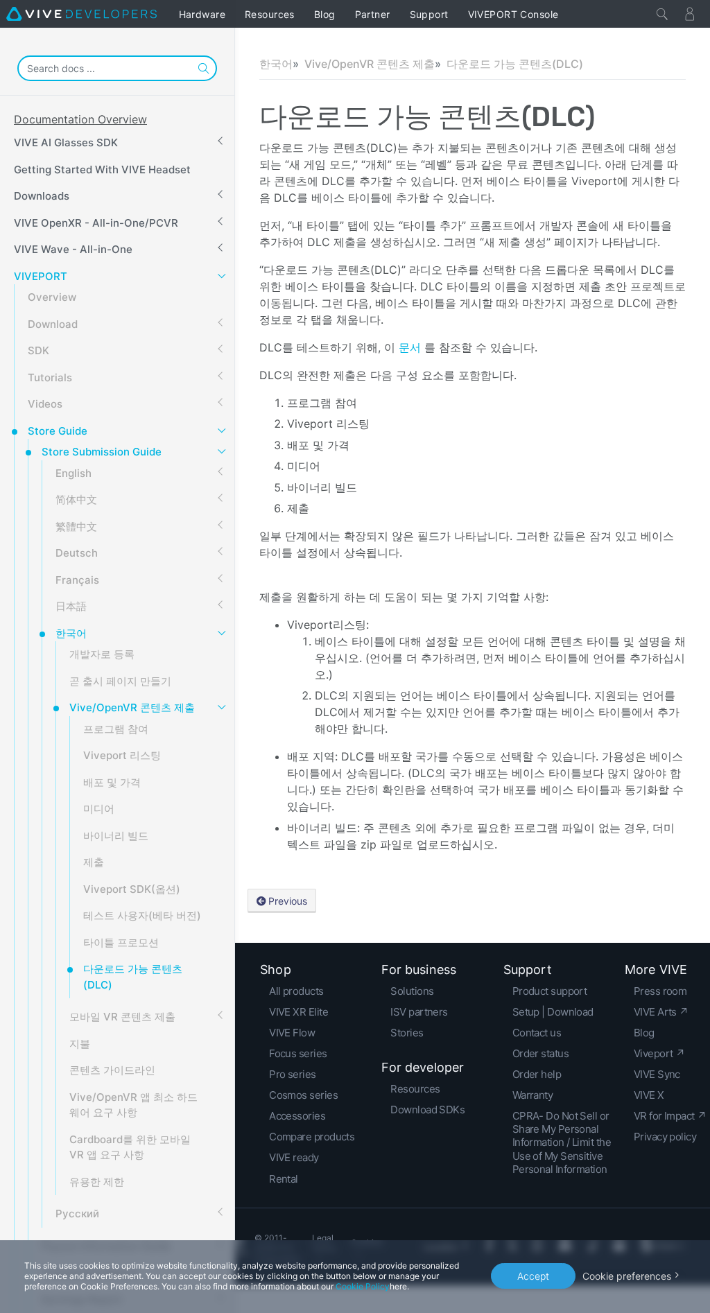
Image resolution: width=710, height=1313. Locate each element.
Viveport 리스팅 (122, 755)
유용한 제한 (96, 1181)
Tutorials (50, 377)
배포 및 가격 (112, 782)
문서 (411, 347)
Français (77, 579)
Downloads (41, 195)
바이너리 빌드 (115, 835)
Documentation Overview (80, 119)
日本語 (71, 606)
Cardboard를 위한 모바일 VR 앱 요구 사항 (130, 1147)
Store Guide (57, 430)
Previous (287, 901)
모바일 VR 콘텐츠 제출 (122, 1016)
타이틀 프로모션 (121, 942)
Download (53, 324)
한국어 (71, 633)
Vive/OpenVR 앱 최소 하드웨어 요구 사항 (133, 1105)
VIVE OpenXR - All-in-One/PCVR (96, 222)
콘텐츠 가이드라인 (112, 1070)
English (73, 473)
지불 (79, 1043)
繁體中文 (76, 526)
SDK (38, 350)
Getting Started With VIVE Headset (102, 169)
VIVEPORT (40, 276)
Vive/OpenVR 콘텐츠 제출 (132, 707)
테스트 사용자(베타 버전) (142, 915)
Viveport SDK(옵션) (131, 889)
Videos (45, 403)
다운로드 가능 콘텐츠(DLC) (132, 976)
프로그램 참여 (115, 729)
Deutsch (76, 552)
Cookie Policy (363, 1286)
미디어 (98, 808)
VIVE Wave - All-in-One (73, 249)
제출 (93, 862)
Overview (52, 297)
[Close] (662, 14)
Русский (77, 1213)
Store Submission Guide (102, 451)
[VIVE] (81, 14)
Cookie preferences (626, 1276)
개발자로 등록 (102, 654)
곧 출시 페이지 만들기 (120, 681)
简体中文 (76, 499)
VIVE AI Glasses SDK (66, 142)
